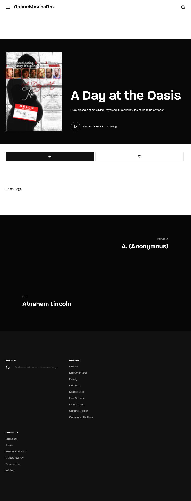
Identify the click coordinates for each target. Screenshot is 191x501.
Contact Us (13, 464)
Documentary (78, 373)
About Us (12, 439)
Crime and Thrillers (81, 417)
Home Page (14, 189)
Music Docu (76, 404)
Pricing (10, 470)
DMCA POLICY (15, 458)
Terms (9, 445)
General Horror (78, 411)
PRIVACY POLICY (16, 451)
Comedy (112, 126)
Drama (73, 366)
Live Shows (76, 398)
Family (73, 379)
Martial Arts (76, 392)
